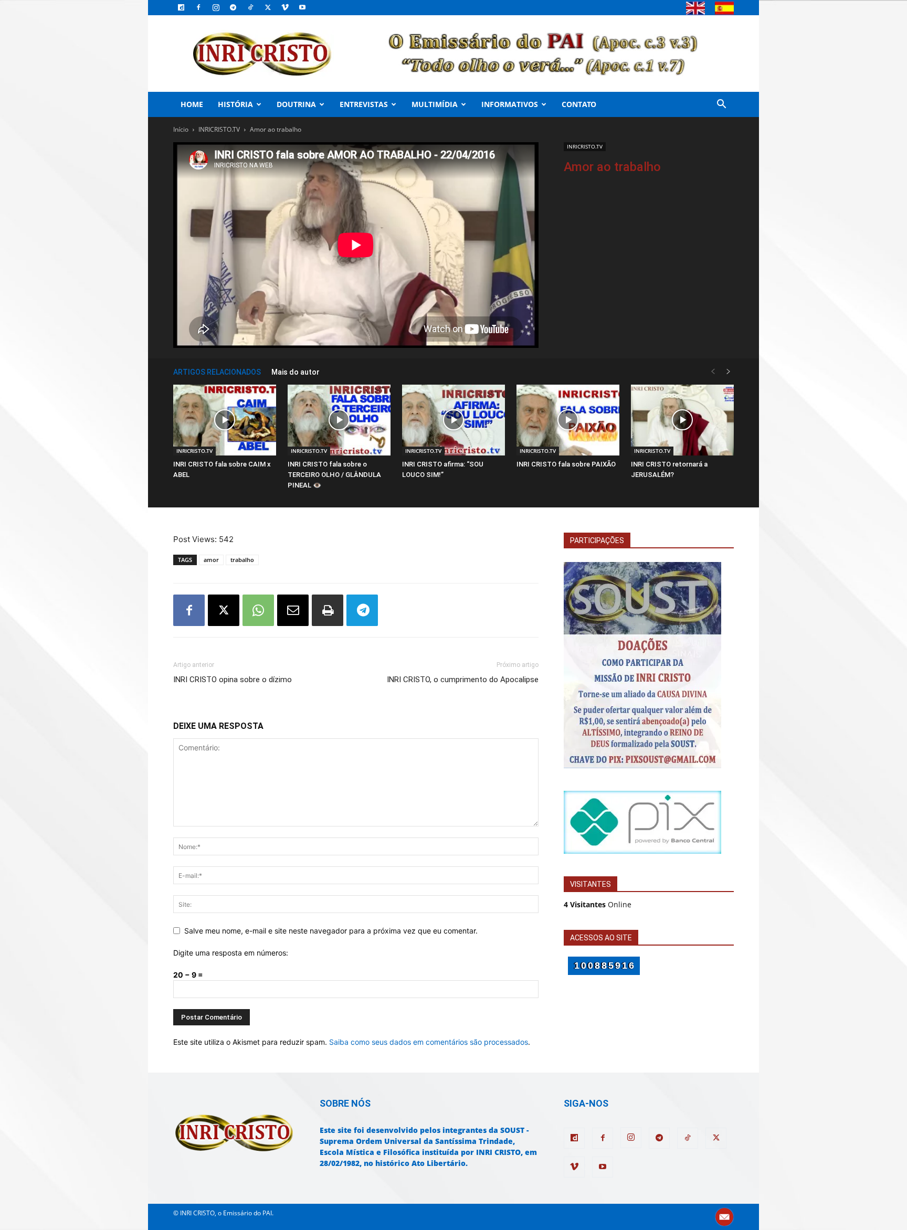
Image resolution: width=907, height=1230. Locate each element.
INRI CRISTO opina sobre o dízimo (232, 679)
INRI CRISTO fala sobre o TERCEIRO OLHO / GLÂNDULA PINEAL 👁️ (334, 474)
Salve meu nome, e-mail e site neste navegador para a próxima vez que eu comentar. (331, 930)
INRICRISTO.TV (219, 129)
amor (211, 560)
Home (192, 104)
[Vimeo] (285, 7)
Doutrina (296, 104)
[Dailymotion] (181, 7)
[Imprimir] (327, 610)
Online (597, 904)
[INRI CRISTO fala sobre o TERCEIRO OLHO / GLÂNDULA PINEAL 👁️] (339, 420)
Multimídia (435, 104)
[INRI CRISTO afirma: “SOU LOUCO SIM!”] (453, 420)
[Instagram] (216, 7)
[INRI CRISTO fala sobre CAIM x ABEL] (224, 420)
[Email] (293, 610)
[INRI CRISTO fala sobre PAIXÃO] (567, 420)
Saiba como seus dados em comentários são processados (428, 1041)
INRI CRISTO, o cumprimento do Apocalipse (463, 679)
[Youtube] (302, 7)
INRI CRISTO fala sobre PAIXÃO (566, 464)
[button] (721, 105)
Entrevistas (364, 104)
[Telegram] (233, 7)
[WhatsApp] (258, 610)
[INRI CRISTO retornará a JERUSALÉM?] (682, 420)
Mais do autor (295, 372)
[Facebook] (198, 7)
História (235, 104)
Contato (579, 104)
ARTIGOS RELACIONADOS (217, 372)
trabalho (242, 560)
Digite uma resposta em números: (230, 952)
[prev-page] (713, 371)
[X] (268, 7)
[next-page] (728, 371)
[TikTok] (250, 7)
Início (180, 129)
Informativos (509, 104)
